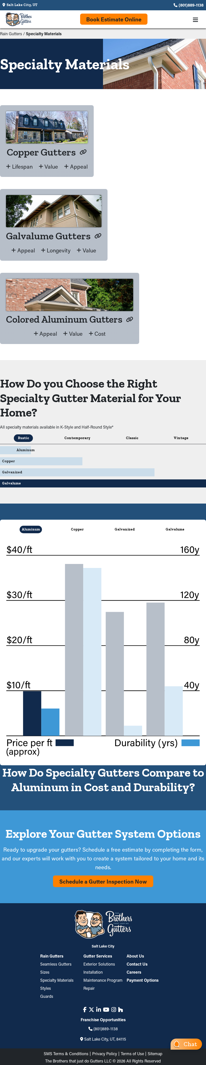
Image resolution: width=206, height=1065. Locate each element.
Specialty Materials (57, 980)
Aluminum (31, 529)
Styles (45, 988)
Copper (77, 529)
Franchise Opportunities (103, 1020)
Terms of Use (132, 1053)
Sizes (44, 972)
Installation (93, 972)
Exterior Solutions (99, 964)
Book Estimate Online (113, 19)
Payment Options (143, 980)
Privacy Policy (104, 1053)
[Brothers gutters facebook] (85, 1009)
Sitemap (155, 1053)
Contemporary (77, 438)
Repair (89, 988)
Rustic (23, 438)
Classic (132, 438)
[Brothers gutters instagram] (113, 1009)
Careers (134, 972)
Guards (46, 996)
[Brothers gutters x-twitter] (91, 1009)
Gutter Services (97, 956)
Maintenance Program (103, 980)
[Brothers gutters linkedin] (98, 1009)
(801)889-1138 (191, 5)
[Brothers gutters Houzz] (120, 1009)
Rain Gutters (11, 33)
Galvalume (175, 529)
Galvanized (125, 529)
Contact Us (137, 964)
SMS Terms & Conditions (66, 1053)
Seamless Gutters (56, 964)
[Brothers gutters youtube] (106, 1009)
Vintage (181, 438)
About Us (135, 956)
